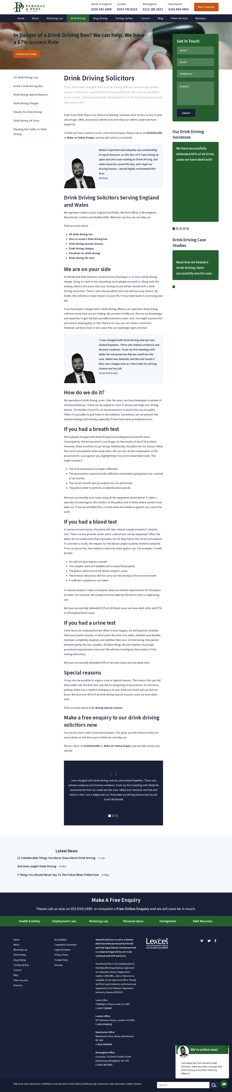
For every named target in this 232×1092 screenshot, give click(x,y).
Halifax (78, 1083)
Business (200, 18)
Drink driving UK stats (82, 258)
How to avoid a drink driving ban (88, 239)
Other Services (179, 18)
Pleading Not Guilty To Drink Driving (30, 132)
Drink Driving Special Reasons (30, 94)
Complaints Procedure (65, 944)
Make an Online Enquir (117, 746)
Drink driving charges (81, 248)
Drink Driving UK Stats (26, 120)
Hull (71, 1083)
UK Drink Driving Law (25, 77)
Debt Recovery (202, 921)
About (35, 18)
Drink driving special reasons (86, 243)
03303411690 (154, 133)
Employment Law (64, 921)
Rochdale (120, 1083)
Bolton (138, 1083)
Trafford (130, 1083)
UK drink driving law (81, 234)
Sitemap (58, 965)
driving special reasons (109, 708)
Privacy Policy (61, 954)
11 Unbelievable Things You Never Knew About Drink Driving (56, 858)
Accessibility (60, 939)
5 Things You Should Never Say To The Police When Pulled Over (58, 875)
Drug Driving (100, 18)
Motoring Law (55, 18)
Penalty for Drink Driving (27, 112)
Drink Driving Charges (26, 103)
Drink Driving (78, 18)
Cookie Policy (61, 959)
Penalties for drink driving (84, 253)
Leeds (55, 1083)
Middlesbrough (90, 1083)
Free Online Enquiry (132, 908)
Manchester (35, 1083)
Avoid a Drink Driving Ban (28, 86)
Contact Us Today (26, 53)
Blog (160, 18)
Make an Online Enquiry (81, 137)
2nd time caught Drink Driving (36, 866)
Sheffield (46, 1083)
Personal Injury (133, 921)
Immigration (167, 921)
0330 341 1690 (101, 9)
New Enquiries (206, 7)
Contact (145, 18)
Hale (112, 1083)
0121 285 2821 (153, 9)
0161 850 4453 (178, 9)
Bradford (64, 1083)
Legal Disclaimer (62, 949)
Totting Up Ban (124, 18)
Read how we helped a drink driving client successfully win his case (194, 267)
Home (20, 18)
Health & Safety (29, 921)
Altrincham (103, 1083)
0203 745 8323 (127, 9)
